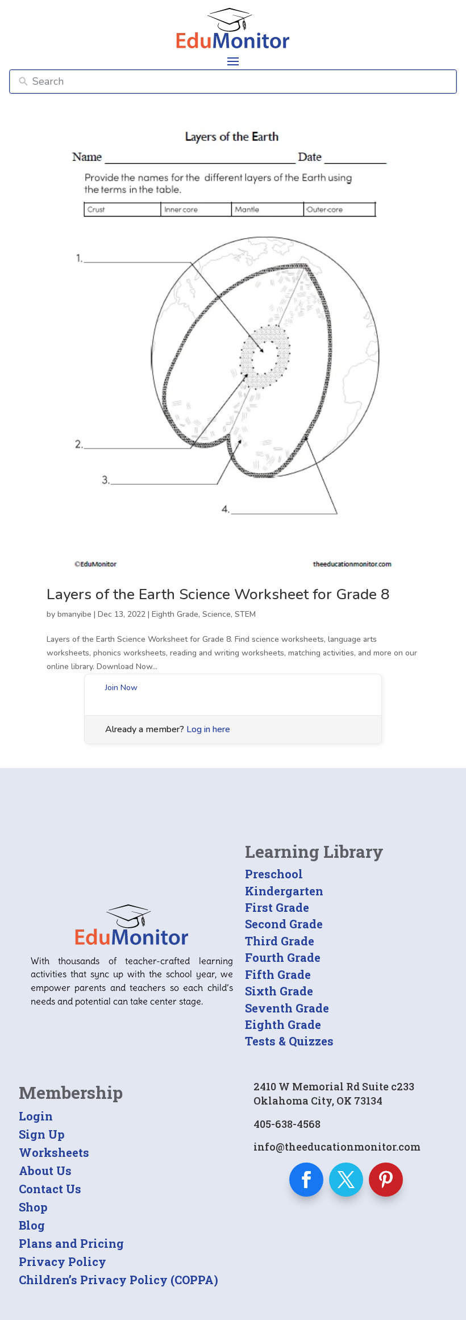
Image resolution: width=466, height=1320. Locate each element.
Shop (33, 1206)
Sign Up (42, 1134)
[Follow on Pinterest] (386, 1180)
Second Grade (284, 923)
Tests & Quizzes (289, 1040)
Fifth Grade (278, 974)
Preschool (274, 873)
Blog (32, 1225)
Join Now (121, 687)
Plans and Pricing (71, 1243)
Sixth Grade (279, 990)
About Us (45, 1170)
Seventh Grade (287, 1008)
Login (36, 1116)
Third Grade (279, 940)
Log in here (208, 729)
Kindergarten (284, 890)
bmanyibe (74, 614)
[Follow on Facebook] (306, 1180)
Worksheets (54, 1152)
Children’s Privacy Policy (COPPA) (118, 1279)
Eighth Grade (175, 614)
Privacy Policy (62, 1261)
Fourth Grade (283, 957)
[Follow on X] (346, 1180)
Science (216, 614)
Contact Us (50, 1188)
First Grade (277, 907)
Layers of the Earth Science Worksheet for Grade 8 (218, 594)
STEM (245, 614)
